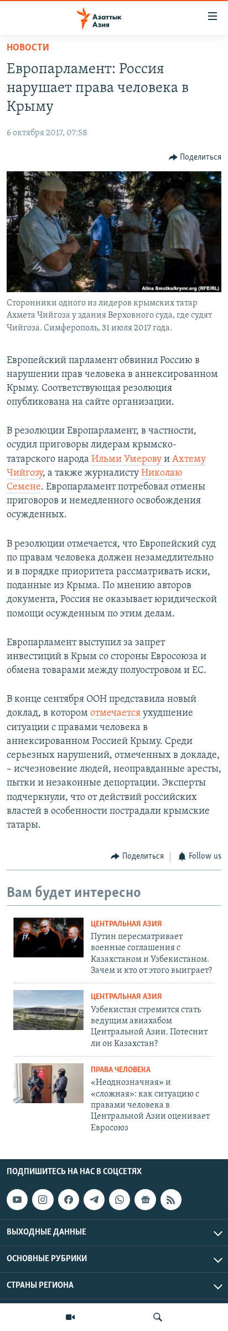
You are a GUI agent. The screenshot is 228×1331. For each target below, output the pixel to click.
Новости (28, 48)
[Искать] (157, 1317)
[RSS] (171, 1199)
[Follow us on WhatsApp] (119, 1199)
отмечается (116, 713)
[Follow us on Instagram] (42, 1199)
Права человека (121, 1070)
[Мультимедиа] (70, 1317)
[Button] (195, 157)
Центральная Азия (126, 924)
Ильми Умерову (127, 460)
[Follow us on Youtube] (17, 1199)
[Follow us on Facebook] (68, 1199)
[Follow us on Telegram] (94, 1199)
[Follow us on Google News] (145, 1199)
